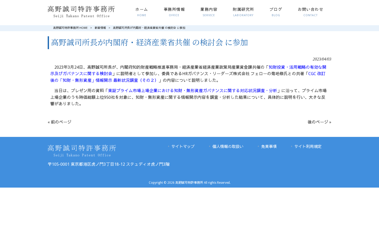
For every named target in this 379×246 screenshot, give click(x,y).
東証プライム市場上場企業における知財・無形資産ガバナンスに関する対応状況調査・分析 (192, 90)
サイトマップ (183, 146)
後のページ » (319, 122)
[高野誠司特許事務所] (81, 16)
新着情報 (100, 28)
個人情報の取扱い (227, 146)
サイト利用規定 (308, 146)
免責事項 (269, 146)
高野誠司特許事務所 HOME (70, 28)
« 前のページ (59, 122)
